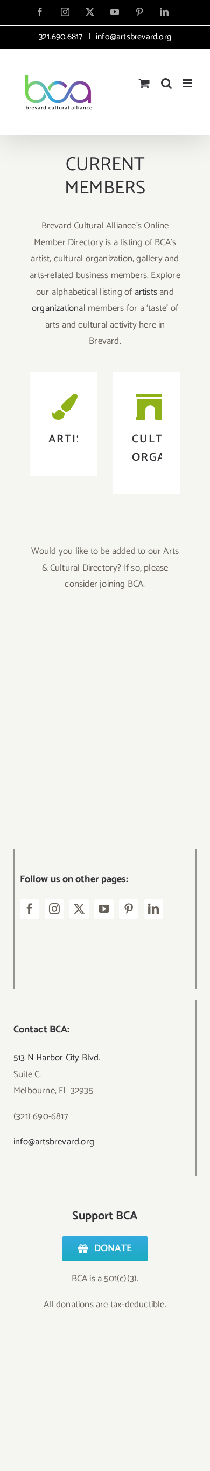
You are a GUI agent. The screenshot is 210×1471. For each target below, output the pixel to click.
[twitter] (79, 909)
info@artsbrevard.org (132, 37)
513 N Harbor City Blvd (56, 1057)
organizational (59, 308)
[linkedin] (153, 909)
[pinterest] (128, 909)
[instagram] (54, 909)
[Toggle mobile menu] (188, 83)
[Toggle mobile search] (166, 83)
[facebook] (29, 909)
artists (146, 292)
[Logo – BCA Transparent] (94, 630)
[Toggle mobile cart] (144, 83)
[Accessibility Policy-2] (94, 746)
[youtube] (104, 909)
